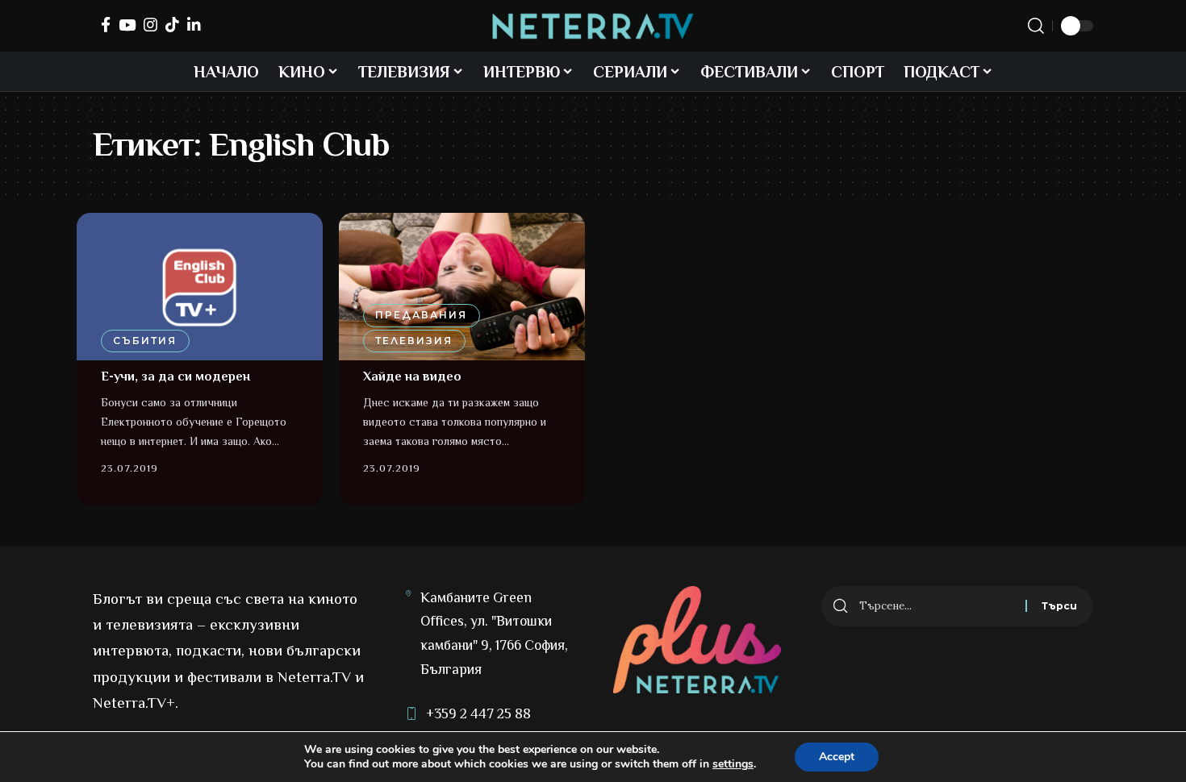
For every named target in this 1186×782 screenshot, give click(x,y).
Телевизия (414, 341)
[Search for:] (936, 606)
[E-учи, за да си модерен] (200, 286)
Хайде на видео (412, 376)
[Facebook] (106, 24)
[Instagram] (150, 24)
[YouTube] (127, 24)
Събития (145, 341)
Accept (836, 756)
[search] (1036, 26)
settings (733, 764)
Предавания (421, 315)
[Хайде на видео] (462, 286)
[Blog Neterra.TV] (593, 26)
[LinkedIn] (194, 24)
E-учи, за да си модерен (175, 376)
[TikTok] (172, 24)
